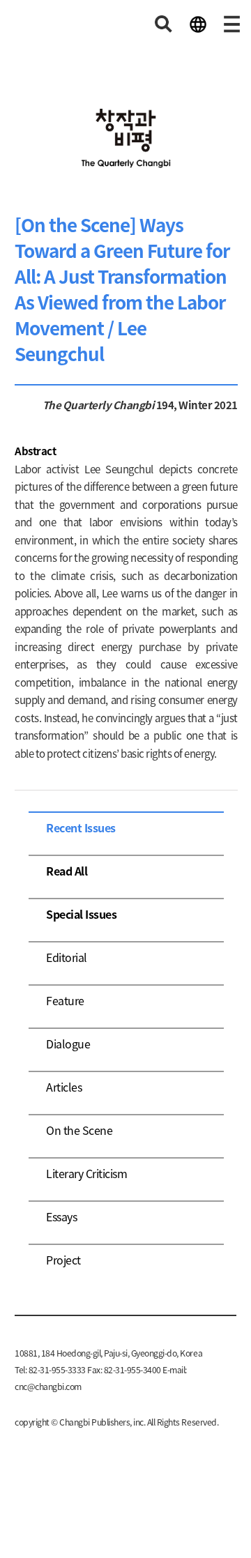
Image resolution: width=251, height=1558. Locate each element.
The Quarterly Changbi (99, 404)
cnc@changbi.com (48, 1386)
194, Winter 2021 (196, 404)
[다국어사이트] (198, 24)
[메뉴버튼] (232, 24)
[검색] (163, 24)
